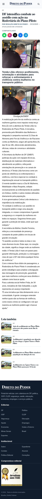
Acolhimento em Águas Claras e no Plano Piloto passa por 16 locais (25, 365)
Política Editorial (7, 455)
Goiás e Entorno (28, 427)
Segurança (5, 419)
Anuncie (25, 451)
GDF (3, 414)
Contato (4, 451)
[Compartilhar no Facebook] (20, 35)
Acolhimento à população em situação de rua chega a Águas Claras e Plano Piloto (26, 341)
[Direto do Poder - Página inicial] (16, 387)
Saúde (3, 423)
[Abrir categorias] (3, 4)
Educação (25, 419)
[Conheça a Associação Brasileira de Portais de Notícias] (11, 475)
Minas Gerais (6, 431)
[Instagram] (9, 35)
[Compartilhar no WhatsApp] (4, 35)
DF (3, 10)
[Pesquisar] (38, 4)
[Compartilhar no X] (15, 35)
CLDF (24, 414)
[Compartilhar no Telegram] (26, 35)
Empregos (26, 423)
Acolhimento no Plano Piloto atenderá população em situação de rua (26, 353)
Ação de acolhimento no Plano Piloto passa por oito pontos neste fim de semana (26, 328)
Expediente (26, 447)
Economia (5, 427)
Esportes (4, 435)
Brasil (24, 431)
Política (24, 410)
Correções (26, 455)
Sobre (3, 447)
